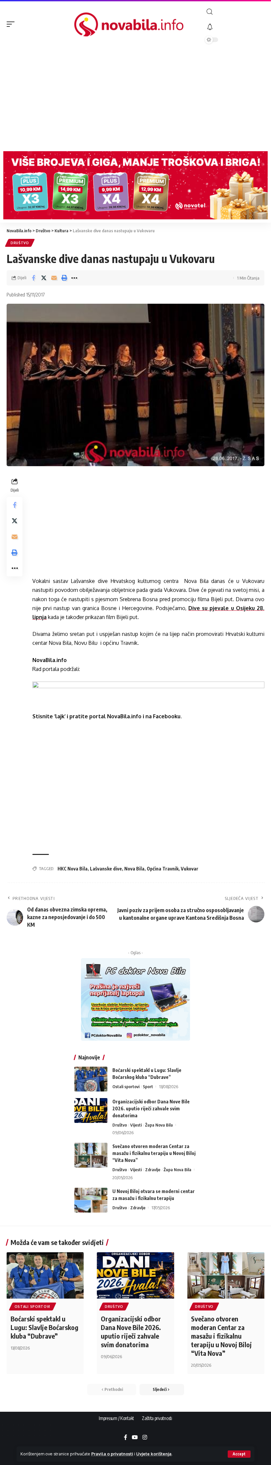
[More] (74, 278)
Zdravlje (152, 1169)
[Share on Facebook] (33, 278)
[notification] (235, 27)
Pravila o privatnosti (112, 1453)
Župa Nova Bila (159, 1125)
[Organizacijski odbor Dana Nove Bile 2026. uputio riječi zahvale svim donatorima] (90, 1110)
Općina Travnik (162, 868)
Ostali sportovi (125, 1086)
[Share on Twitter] (43, 278)
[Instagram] (144, 1438)
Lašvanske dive (106, 868)
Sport (148, 1086)
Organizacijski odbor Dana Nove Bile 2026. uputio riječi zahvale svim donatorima (151, 1108)
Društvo (20, 243)
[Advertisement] (135, 98)
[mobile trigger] (12, 24)
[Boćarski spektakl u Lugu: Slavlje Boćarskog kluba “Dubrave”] (90, 1079)
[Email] (53, 278)
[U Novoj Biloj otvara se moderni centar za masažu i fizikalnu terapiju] (90, 1200)
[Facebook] (126, 1438)
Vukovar (189, 868)
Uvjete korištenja (154, 1453)
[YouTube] (135, 1438)
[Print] (64, 278)
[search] (234, 12)
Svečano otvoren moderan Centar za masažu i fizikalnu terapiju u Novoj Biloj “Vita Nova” (154, 1153)
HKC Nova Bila (73, 868)
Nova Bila (134, 868)
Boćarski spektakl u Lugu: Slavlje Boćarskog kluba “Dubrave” (44, 1327)
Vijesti (136, 1125)
